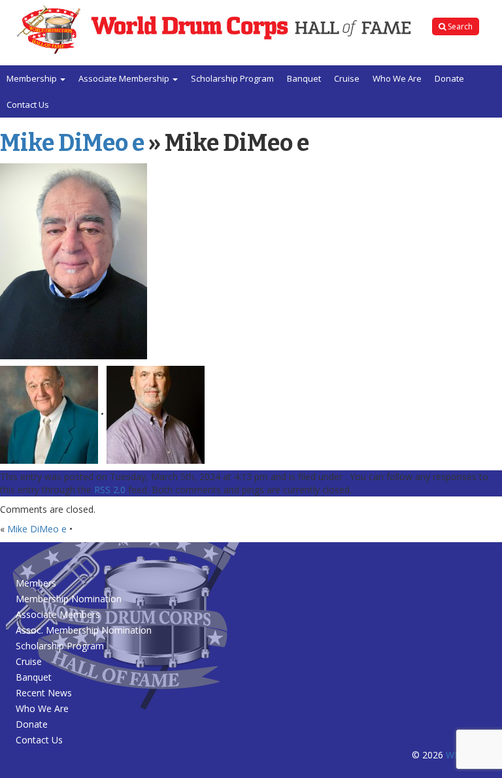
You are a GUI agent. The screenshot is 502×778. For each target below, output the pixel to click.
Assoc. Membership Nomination (84, 630)
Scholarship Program (232, 78)
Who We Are (397, 78)
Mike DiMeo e (72, 143)
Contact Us (28, 104)
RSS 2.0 (110, 489)
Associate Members (58, 614)
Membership (33, 78)
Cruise (347, 78)
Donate (449, 78)
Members (36, 583)
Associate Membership (124, 78)
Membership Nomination (69, 598)
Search (459, 26)
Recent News (44, 693)
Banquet (304, 78)
